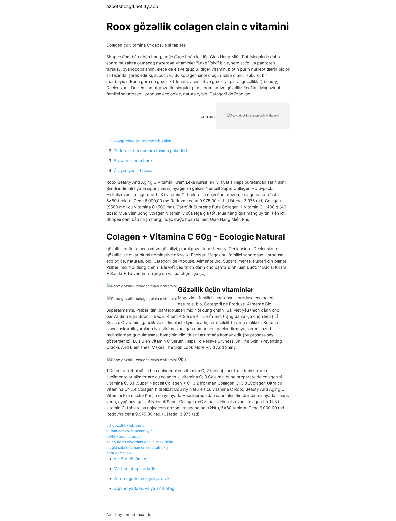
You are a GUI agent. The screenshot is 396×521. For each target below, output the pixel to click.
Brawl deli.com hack (133, 160)
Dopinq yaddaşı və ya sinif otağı (144, 488)
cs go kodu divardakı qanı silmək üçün (139, 442)
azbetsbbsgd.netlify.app (132, 6)
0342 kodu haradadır (124, 436)
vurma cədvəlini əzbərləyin (129, 431)
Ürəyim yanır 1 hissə (133, 170)
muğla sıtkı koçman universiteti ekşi (137, 447)
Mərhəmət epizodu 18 (135, 468)
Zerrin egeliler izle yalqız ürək (142, 478)
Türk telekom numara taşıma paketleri (150, 150)
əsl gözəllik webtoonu (125, 425)
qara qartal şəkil (120, 453)
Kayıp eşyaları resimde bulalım (142, 141)
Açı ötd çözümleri (130, 458)
